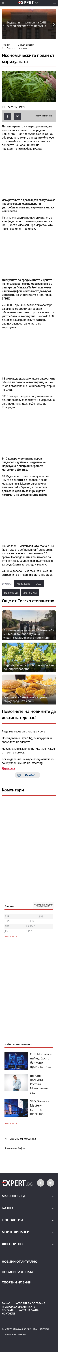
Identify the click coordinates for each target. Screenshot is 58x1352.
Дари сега (8, 768)
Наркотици (11, 592)
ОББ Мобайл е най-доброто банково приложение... (41, 1060)
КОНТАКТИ (8, 1313)
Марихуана (23, 583)
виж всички (10, 1123)
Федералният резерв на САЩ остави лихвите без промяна (26, 24)
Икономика (30, 592)
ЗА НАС (6, 1303)
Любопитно (12, 1244)
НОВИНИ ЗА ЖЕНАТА (17, 1272)
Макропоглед (13, 1196)
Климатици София (14, 1148)
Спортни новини (16, 1282)
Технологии (12, 1220)
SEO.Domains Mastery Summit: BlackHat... (40, 1107)
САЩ (38, 583)
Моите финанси (15, 1232)
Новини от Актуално (20, 1261)
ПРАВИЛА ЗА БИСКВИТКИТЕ (18, 1306)
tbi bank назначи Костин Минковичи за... (39, 1084)
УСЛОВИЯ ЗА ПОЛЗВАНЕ (30, 1303)
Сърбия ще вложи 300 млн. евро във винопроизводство (28, 667)
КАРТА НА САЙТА (29, 1310)
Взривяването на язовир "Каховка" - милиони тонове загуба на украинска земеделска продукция (28, 633)
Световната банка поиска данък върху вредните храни (25, 699)
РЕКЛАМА (7, 1310)
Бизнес (8, 1208)
